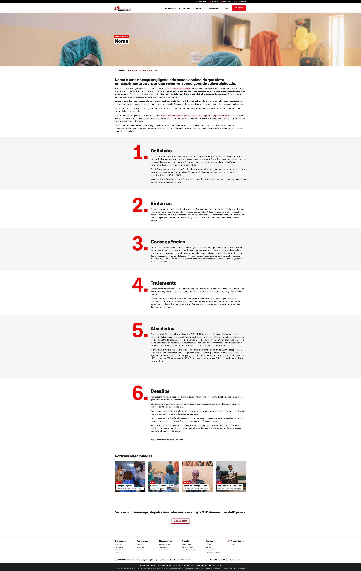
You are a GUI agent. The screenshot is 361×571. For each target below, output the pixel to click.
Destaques (210, 541)
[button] (121, 36)
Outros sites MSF (217, 560)
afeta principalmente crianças (177, 89)
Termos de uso (201, 565)
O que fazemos (184, 8)
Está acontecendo (164, 550)
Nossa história (119, 547)
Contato (117, 552)
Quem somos (120, 541)
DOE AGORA (239, 8)
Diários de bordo (211, 550)
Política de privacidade (147, 565)
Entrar (233, 544)
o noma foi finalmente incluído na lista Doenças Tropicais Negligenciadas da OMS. (196, 116)
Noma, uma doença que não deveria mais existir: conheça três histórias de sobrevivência (197, 481)
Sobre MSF (118, 544)
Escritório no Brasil (187, 547)
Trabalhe (226, 8)
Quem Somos (169, 8)
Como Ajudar (213, 8)
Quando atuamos (164, 544)
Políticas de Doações (164, 565)
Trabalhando (141, 550)
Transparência (119, 550)
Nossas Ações (165, 541)
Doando (139, 544)
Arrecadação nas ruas (187, 550)
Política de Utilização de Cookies (183, 565)
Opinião (208, 547)
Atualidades (199, 8)
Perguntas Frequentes (212, 552)
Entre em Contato (215, 565)
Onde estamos (163, 547)
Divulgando (140, 547)
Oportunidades (186, 544)
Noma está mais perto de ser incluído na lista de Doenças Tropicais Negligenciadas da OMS (230, 481)
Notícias (118, 478)
